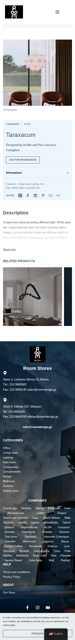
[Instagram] (37, 607)
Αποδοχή (37, 633)
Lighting (35, 184)
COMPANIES (37, 500)
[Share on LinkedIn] (35, 195)
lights (22, 188)
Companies (12, 124)
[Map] (48, 607)
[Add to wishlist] (52, 277)
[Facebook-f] (27, 607)
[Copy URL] (58, 195)
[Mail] (50, 195)
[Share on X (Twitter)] (20, 195)
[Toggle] (9, 249)
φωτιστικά (30, 188)
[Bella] (32, 296)
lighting (15, 188)
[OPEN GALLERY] (37, 73)
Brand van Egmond (35, 317)
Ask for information (23, 160)
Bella (16, 311)
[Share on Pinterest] (43, 195)
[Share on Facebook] (28, 195)
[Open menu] (57, 12)
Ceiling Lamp (24, 184)
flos (38, 188)
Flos (27, 124)
